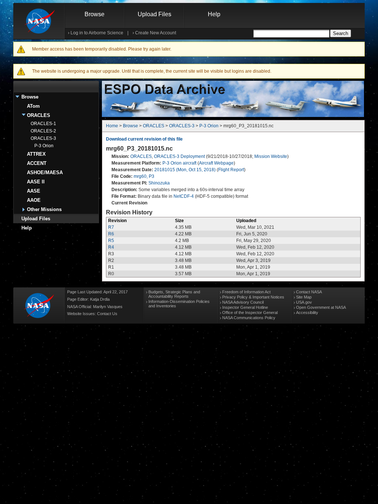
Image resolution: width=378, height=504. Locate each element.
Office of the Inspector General (250, 312)
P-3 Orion (44, 145)
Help (214, 14)
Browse (94, 14)
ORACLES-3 (43, 138)
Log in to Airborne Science (97, 32)
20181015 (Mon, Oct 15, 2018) (185, 169)
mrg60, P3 (144, 176)
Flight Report (231, 169)
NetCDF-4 (183, 196)
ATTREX (36, 154)
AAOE (34, 200)
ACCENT (37, 163)
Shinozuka (159, 183)
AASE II (36, 181)
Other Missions (44, 209)
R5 (111, 240)
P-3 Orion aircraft (179, 163)
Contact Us (107, 313)
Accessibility (307, 312)
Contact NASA (309, 292)
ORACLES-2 (43, 131)
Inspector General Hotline (245, 307)
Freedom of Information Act (246, 292)
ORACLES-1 (43, 123)
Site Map (304, 297)
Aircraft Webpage (216, 163)
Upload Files (154, 14)
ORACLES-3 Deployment (179, 156)
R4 (111, 247)
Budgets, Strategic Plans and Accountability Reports (174, 294)
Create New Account (155, 32)
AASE (33, 191)
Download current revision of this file (144, 139)
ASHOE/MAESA (45, 172)
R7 (111, 227)
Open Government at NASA (321, 307)
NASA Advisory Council (243, 302)
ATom (33, 106)
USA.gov (304, 302)
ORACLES (38, 115)
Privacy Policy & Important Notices (253, 297)
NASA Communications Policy (248, 317)
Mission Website (270, 156)
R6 (111, 234)
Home (112, 125)
